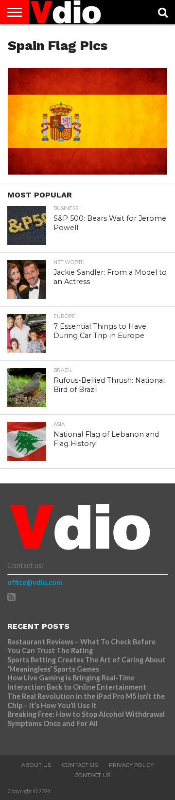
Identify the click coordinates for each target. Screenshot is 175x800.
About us (36, 765)
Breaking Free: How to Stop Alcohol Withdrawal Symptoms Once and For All (86, 719)
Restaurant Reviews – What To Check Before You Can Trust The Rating (81, 646)
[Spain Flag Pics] (87, 171)
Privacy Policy (131, 765)
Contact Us (80, 765)
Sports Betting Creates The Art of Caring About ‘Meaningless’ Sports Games (86, 664)
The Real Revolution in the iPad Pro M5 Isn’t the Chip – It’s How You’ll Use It (86, 701)
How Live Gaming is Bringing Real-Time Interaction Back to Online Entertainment (77, 682)
